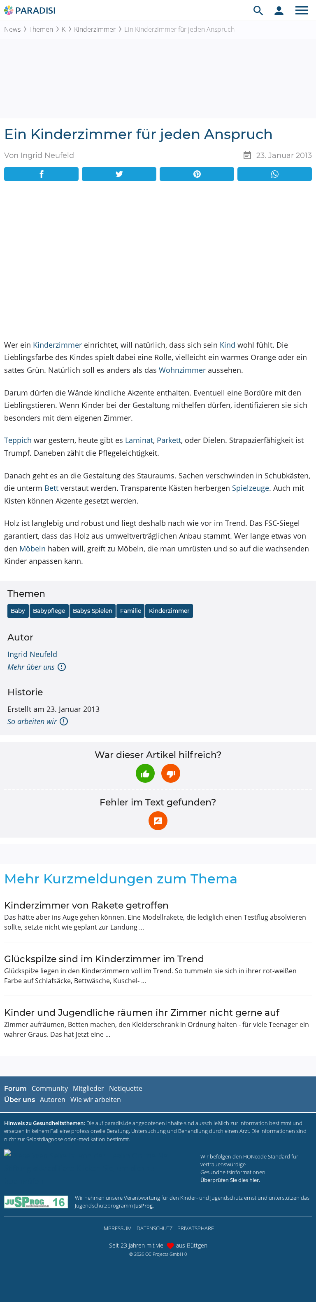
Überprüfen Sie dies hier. (230, 1180)
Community (50, 1088)
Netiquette (125, 1088)
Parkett (169, 440)
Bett (51, 488)
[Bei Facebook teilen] (41, 174)
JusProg (143, 1205)
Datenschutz (154, 1228)
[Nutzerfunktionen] (279, 10)
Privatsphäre (195, 1228)
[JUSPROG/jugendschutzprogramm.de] (36, 1202)
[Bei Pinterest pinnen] (197, 174)
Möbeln (32, 548)
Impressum (117, 1228)
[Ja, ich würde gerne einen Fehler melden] (158, 820)
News (12, 29)
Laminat (139, 440)
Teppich (18, 440)
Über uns (19, 1100)
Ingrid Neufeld (32, 654)
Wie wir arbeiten (95, 1099)
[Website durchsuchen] (258, 10)
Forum (15, 1088)
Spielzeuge (250, 488)
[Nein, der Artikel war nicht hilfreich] (170, 773)
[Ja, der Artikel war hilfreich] (145, 773)
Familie (130, 610)
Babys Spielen (92, 610)
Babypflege (49, 610)
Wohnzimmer (182, 370)
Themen (41, 29)
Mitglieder (88, 1088)
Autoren (52, 1099)
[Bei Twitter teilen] (119, 174)
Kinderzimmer (95, 29)
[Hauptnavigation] (301, 10)
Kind (227, 345)
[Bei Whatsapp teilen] (274, 174)
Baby (18, 610)
